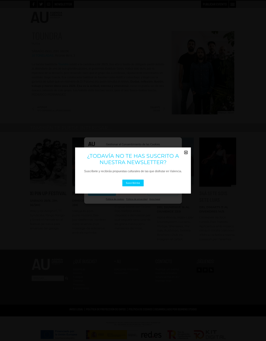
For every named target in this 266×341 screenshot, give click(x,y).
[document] (133, 170)
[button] (186, 152)
